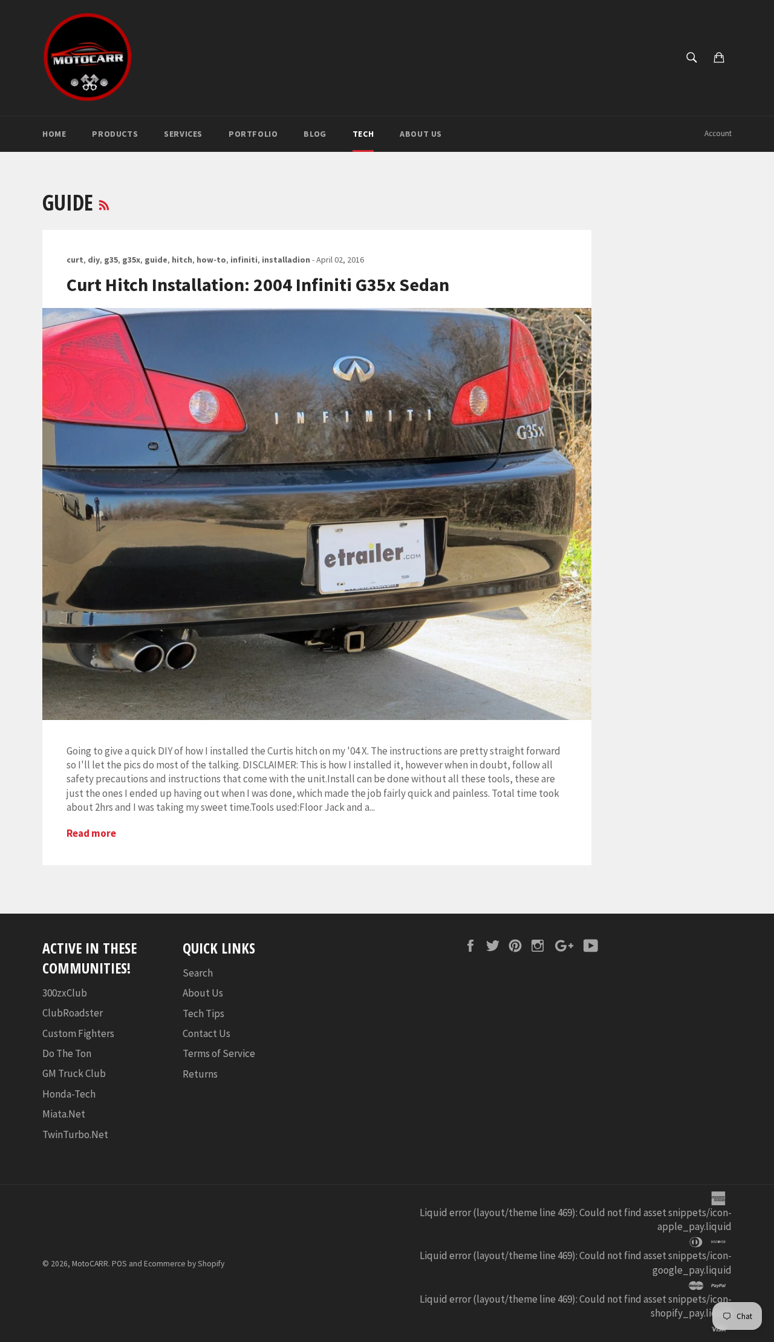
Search (198, 973)
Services (183, 133)
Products (115, 133)
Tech (363, 133)
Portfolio (253, 133)
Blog (315, 133)
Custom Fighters (78, 1033)
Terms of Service (219, 1053)
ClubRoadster (72, 1013)
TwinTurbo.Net (75, 1134)
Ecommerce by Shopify (184, 1264)
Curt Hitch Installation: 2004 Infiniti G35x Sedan (258, 284)
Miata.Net (63, 1114)
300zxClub (64, 993)
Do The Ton (66, 1053)
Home (54, 133)
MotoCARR (90, 1264)
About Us (421, 133)
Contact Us (206, 1033)
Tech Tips (203, 1013)
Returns (200, 1074)
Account (718, 133)
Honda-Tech (69, 1094)
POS (119, 1264)
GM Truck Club (74, 1073)
